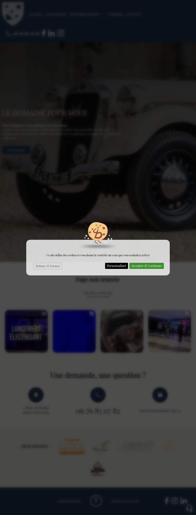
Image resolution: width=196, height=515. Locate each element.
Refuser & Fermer (48, 266)
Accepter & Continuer (146, 266)
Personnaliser (116, 266)
